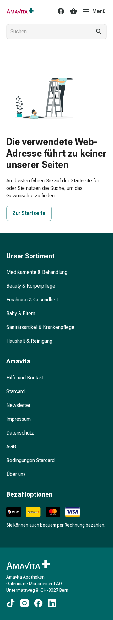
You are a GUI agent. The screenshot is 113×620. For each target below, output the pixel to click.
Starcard (15, 391)
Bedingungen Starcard (30, 460)
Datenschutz (20, 433)
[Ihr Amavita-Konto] (59, 11)
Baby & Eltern (20, 313)
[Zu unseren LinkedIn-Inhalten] (52, 603)
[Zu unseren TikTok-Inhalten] (10, 603)
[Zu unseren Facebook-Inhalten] (38, 603)
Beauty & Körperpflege (30, 286)
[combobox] (48, 31)
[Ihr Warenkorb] (73, 11)
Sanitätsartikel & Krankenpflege (40, 327)
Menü (98, 11)
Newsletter (18, 405)
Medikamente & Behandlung (36, 272)
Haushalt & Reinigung (29, 341)
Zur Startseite (29, 213)
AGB (11, 447)
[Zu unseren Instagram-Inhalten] (24, 603)
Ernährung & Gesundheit (32, 300)
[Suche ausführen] (98, 31)
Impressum (18, 419)
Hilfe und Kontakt (25, 378)
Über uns (16, 474)
